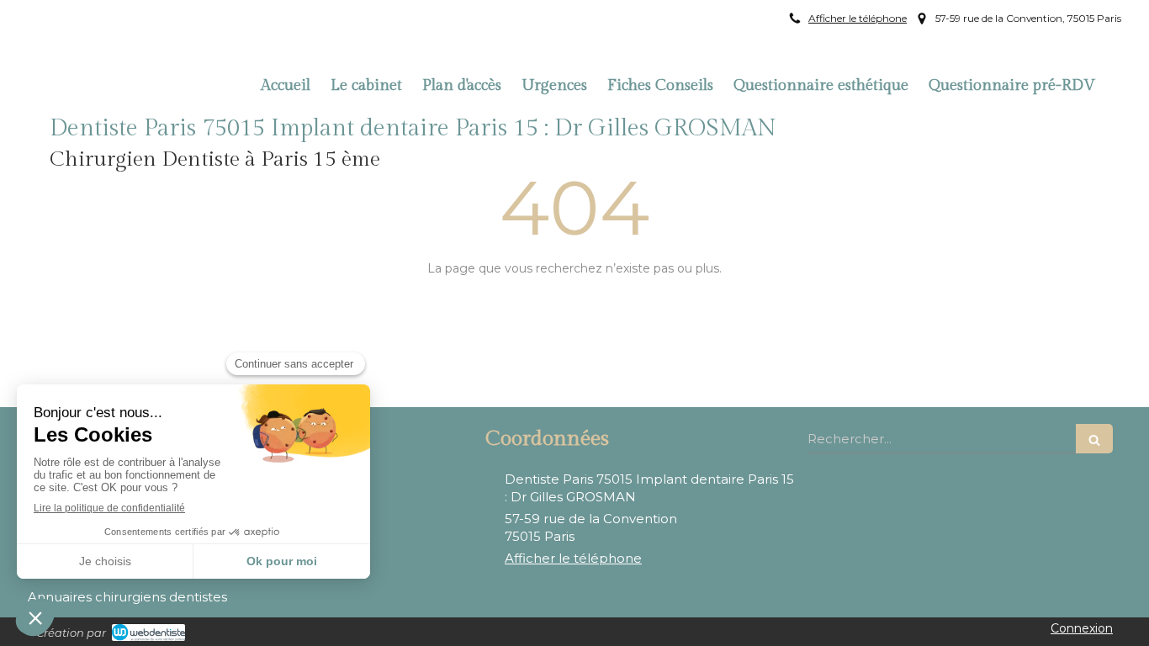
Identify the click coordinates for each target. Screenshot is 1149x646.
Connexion (1082, 628)
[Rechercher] (1094, 438)
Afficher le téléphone (857, 18)
